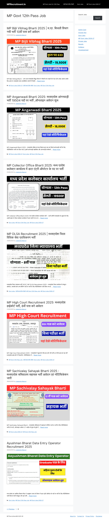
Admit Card (82, 30)
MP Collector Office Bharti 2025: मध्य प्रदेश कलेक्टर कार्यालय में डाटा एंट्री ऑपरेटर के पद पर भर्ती (36, 167)
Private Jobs (82, 41)
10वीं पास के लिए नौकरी (68, 4)
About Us (73, 516)
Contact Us (80, 516)
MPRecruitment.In (16, 4)
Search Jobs (82, 14)
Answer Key (82, 33)
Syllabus (81, 47)
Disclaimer (99, 516)
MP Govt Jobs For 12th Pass (51, 4)
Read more (41, 81)
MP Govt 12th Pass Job (47, 85)
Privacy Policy (90, 516)
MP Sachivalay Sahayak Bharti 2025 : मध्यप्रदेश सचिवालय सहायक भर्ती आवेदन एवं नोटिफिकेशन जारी (37, 374)
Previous (10, 509)
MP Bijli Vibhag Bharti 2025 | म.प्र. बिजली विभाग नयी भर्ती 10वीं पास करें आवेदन (37, 30)
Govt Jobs (80, 4)
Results (80, 44)
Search (97, 18)
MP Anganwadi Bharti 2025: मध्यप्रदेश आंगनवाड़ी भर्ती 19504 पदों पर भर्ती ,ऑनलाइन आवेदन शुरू (38, 98)
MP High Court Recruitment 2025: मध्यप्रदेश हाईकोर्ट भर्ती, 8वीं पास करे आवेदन (36, 304)
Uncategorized (83, 50)
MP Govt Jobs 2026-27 (93, 4)
